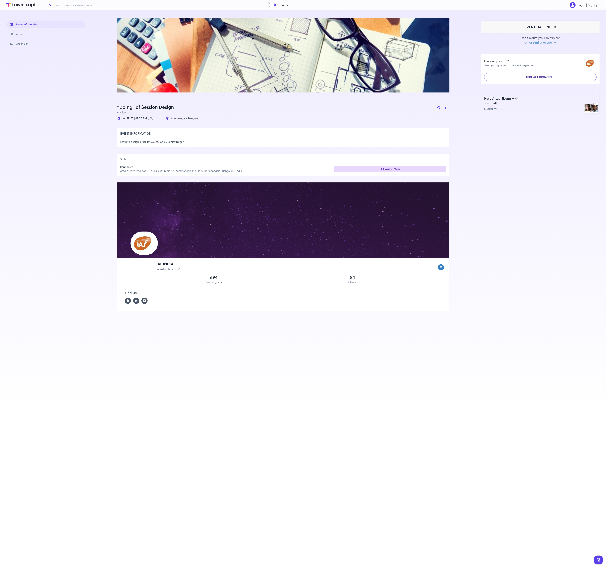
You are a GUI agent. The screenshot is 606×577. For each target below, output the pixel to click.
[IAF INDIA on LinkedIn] (145, 301)
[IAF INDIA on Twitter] (137, 301)
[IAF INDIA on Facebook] (129, 301)
